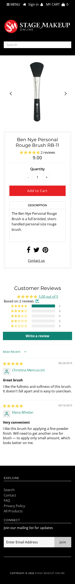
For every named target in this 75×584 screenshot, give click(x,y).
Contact (10, 495)
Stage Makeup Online (50, 573)
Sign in (34, 4)
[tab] (37, 205)
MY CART (57, 4)
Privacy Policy (14, 506)
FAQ (7, 500)
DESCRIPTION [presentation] (37, 205)
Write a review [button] (37, 336)
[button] (30, 152)
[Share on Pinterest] (45, 251)
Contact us (36, 260)
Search (9, 490)
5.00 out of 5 (48, 296)
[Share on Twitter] (36, 251)
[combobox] (37, 44)
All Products (13, 511)
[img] (13, 363)
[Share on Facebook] (28, 251)
